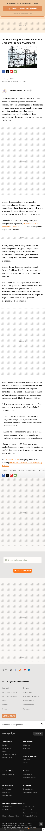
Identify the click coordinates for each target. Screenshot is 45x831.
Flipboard (11, 71)
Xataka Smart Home (9, 754)
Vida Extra (26, 748)
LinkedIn (29, 669)
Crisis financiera (28, 705)
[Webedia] (8, 735)
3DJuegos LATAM (29, 807)
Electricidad (32, 470)
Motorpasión (27, 774)
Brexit (4, 700)
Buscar (42, 725)
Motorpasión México (30, 816)
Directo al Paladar (8, 774)
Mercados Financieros (10, 692)
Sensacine (26, 760)
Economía (5, 688)
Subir (37, 733)
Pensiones (26, 709)
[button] (20, 90)
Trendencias (6, 789)
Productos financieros (31, 696)
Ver (23, 570)
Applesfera (6, 751)
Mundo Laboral (28, 692)
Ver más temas (9, 716)
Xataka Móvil (6, 748)
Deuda (4, 709)
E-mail (15, 71)
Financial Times (12, 459)
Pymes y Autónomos (30, 792)
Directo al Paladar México (11, 816)
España (5, 705)
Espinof (25, 763)
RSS (20, 669)
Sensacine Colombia (30, 813)
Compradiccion (7, 795)
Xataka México (7, 807)
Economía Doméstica (9, 696)
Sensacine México (29, 810)
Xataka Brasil (6, 810)
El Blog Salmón (28, 789)
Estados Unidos (28, 700)
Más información (34, 829)
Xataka (4, 745)
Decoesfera (6, 792)
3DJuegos (26, 745)
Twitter (7, 71)
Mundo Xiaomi (7, 757)
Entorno (13, 470)
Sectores (21, 470)
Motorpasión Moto (29, 777)
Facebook (3, 71)
